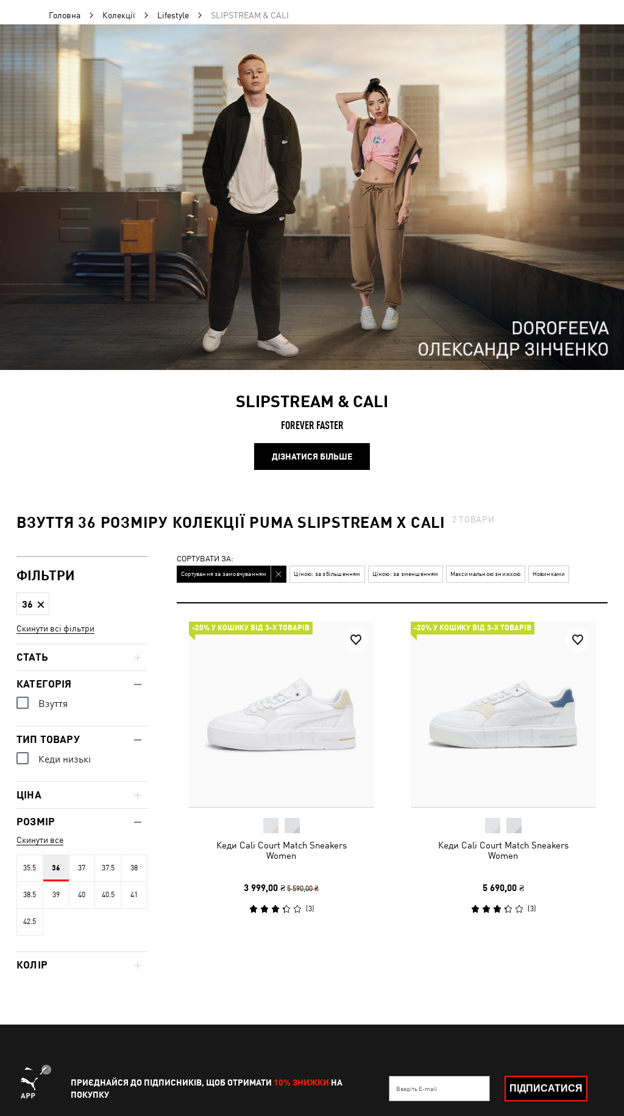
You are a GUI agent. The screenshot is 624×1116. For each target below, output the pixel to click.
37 (81, 868)
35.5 (29, 868)
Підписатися (546, 1088)
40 (81, 894)
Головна (64, 15)
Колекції (118, 15)
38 (134, 868)
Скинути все (39, 840)
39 (56, 894)
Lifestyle (173, 15)
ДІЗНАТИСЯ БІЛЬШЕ (312, 456)
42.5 (29, 921)
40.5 (108, 894)
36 (56, 868)
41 (134, 894)
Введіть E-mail (416, 1088)
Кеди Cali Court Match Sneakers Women (281, 850)
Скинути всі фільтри (55, 628)
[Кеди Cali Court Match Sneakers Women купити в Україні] (281, 714)
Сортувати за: (205, 559)
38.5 (29, 894)
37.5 (108, 868)
